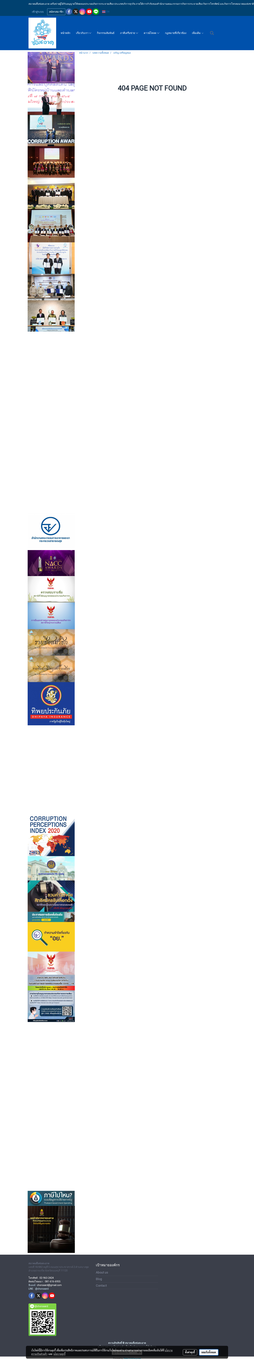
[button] (212, 33)
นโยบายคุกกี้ (59, 1354)
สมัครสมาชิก (56, 11)
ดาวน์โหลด (150, 33)
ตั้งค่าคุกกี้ (190, 1352)
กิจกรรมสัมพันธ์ (105, 33)
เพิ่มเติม (196, 33)
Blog (99, 1279)
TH (107, 11)
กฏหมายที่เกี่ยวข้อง (175, 33)
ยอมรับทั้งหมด (208, 1352)
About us (102, 1272)
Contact (101, 1285)
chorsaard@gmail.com (49, 1285)
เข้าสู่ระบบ (38, 11)
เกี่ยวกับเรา (82, 33)
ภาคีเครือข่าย (128, 33)
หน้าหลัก (65, 33)
